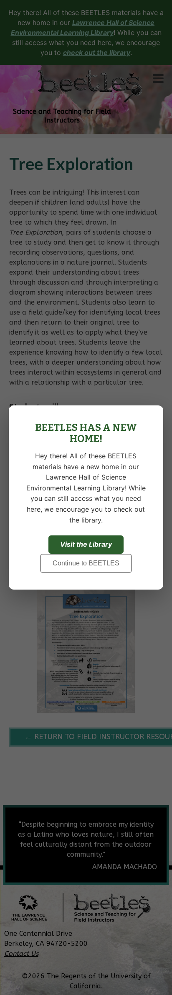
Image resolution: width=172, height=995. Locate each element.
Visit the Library (86, 544)
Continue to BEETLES (86, 563)
